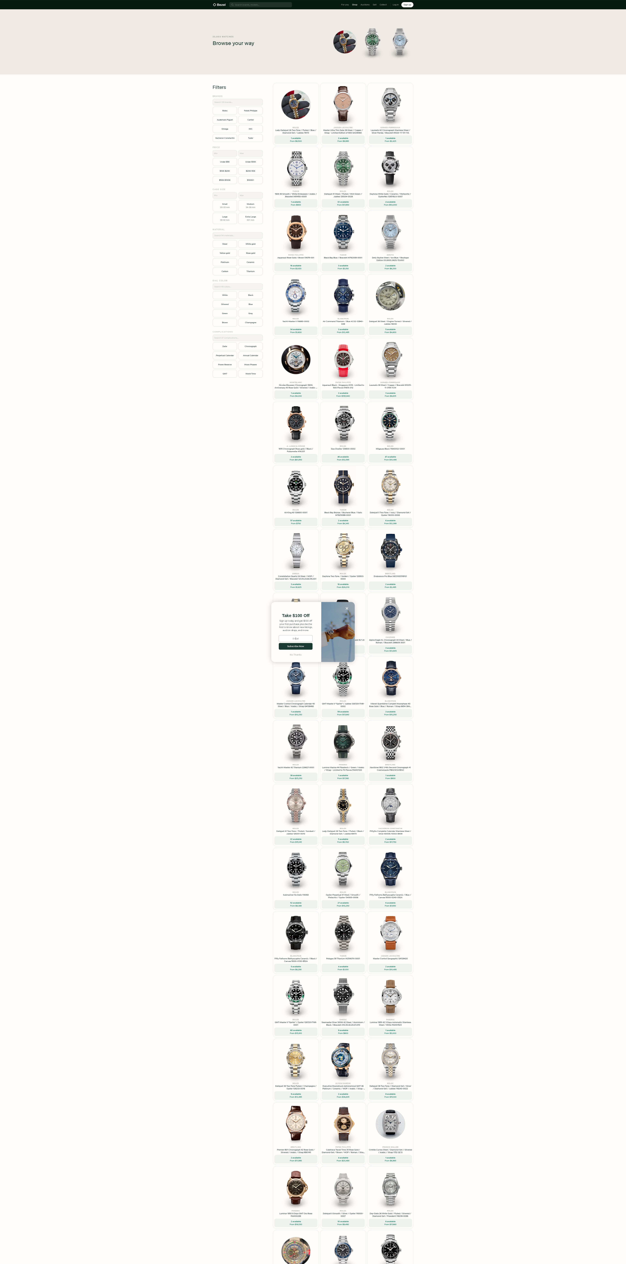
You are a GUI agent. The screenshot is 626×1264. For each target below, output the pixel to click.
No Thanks (296, 654)
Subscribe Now (295, 646)
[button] (295, 615)
